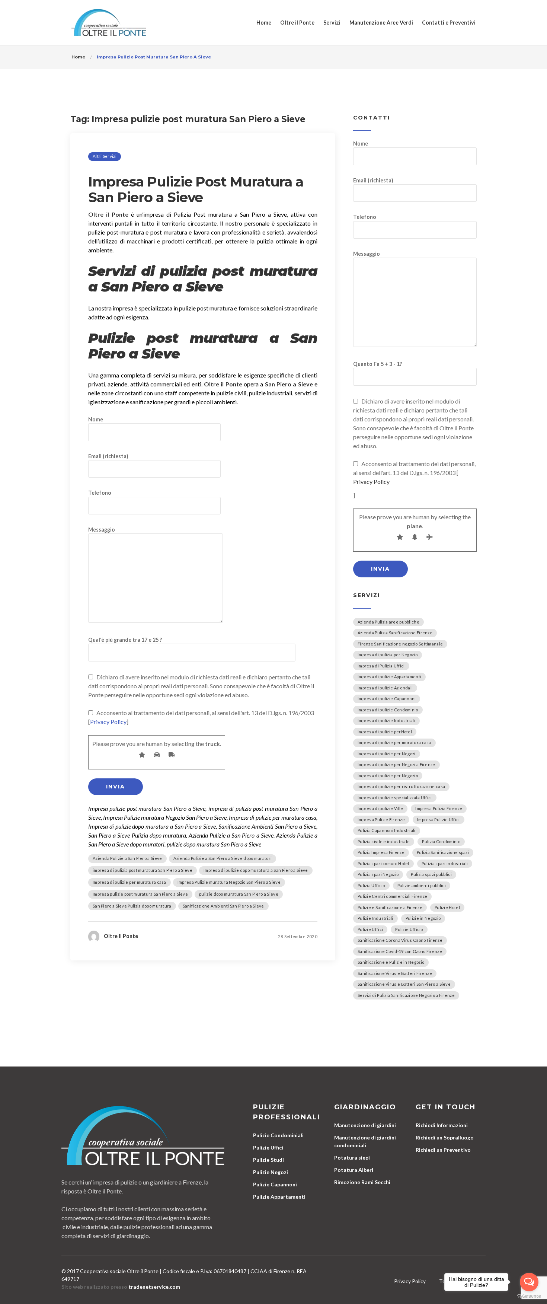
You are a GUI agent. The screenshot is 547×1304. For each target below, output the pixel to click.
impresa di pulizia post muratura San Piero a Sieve (142, 870)
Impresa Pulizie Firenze (381, 819)
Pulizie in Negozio (423, 918)
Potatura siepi (352, 1157)
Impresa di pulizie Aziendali (385, 687)
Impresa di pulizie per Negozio (388, 775)
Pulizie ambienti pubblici (421, 885)
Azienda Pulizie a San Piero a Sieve (127, 858)
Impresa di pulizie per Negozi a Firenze (396, 764)
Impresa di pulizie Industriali (386, 720)
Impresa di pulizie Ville (380, 808)
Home (263, 22)
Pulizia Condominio (441, 841)
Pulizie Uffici (370, 929)
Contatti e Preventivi (449, 22)
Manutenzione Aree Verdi (381, 22)
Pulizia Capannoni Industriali (387, 830)
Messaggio (101, 529)
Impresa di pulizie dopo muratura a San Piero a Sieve (256, 870)
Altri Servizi (104, 156)
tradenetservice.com (154, 1287)
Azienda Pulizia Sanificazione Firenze (395, 632)
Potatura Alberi (353, 1170)
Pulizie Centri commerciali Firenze (392, 896)
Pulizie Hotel (447, 907)
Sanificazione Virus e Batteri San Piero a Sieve (404, 984)
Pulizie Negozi (270, 1172)
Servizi (331, 22)
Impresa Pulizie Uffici (438, 819)
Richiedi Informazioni (442, 1125)
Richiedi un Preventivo (443, 1150)
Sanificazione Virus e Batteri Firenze (395, 973)
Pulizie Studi (268, 1160)
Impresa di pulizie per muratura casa (129, 882)
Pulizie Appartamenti (279, 1196)
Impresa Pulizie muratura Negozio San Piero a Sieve (229, 882)
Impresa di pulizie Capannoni (387, 698)
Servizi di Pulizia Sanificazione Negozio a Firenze (406, 995)
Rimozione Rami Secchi (362, 1182)
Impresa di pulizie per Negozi (387, 753)
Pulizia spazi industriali (445, 863)
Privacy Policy (108, 721)
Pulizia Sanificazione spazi (443, 852)
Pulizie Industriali (375, 918)
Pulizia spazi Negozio (378, 874)
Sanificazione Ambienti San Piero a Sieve (223, 905)
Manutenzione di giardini (365, 1125)
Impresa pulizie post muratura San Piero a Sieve (140, 894)
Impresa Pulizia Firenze (438, 808)
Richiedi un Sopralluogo (445, 1137)
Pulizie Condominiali (278, 1135)
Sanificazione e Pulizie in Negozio (391, 962)
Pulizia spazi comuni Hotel (383, 863)
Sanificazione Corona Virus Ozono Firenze (400, 940)
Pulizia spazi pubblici (431, 874)
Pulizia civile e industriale (384, 841)
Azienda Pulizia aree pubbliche (388, 621)
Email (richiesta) (108, 456)
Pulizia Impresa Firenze (381, 852)
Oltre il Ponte (297, 22)
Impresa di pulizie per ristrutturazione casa (401, 786)
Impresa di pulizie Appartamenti (389, 676)
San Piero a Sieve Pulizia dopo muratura (132, 905)
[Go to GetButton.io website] (529, 1296)
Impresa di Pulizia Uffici (381, 665)
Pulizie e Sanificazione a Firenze (390, 907)
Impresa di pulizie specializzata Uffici (395, 797)
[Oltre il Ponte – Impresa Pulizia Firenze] (108, 22)
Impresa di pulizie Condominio (388, 709)
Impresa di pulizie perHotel (385, 731)
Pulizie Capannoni (275, 1184)
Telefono (99, 493)
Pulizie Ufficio (409, 929)
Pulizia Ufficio (371, 885)
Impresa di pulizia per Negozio (388, 654)
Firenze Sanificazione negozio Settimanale (400, 643)
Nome (95, 419)
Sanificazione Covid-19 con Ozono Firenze (400, 951)
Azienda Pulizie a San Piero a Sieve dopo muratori (222, 858)
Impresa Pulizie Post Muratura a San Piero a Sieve (195, 189)
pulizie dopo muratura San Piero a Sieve (238, 894)
